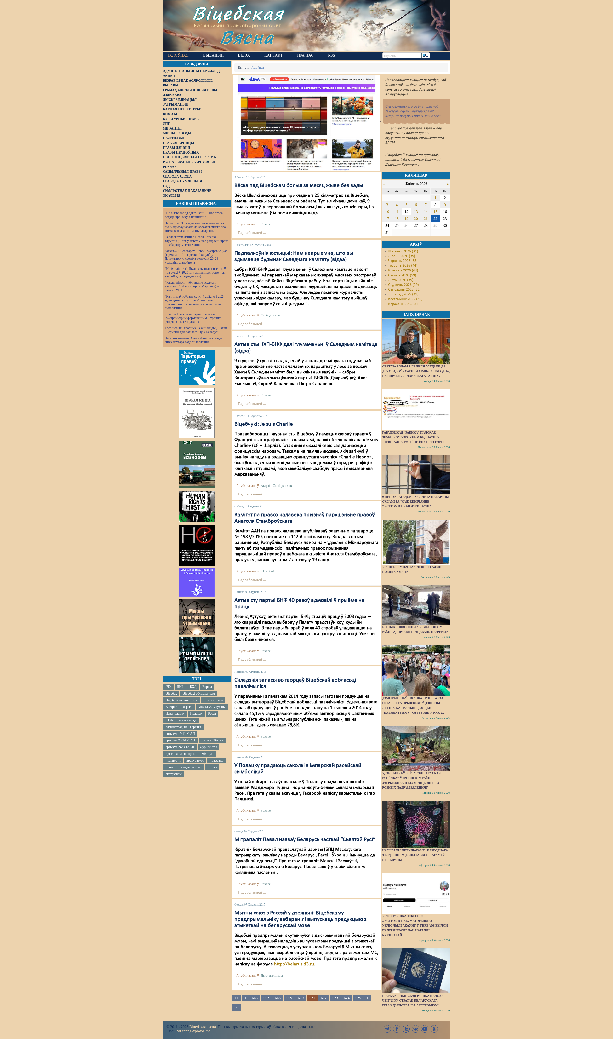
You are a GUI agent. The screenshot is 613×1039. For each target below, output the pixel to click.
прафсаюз (217, 760)
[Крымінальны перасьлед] (197, 655)
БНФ (180, 687)
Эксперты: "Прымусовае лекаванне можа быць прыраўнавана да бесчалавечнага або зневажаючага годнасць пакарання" (195, 227)
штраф (212, 767)
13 (416, 212)
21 (426, 219)
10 (387, 212)
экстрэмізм (174, 774)
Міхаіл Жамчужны (211, 707)
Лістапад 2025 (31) (403, 294)
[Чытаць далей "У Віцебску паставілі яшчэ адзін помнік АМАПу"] (416, 542)
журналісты (208, 747)
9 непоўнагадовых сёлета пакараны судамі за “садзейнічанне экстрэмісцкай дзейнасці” (415, 501)
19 (406, 219)
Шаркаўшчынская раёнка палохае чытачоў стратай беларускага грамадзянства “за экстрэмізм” (414, 1000)
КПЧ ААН (268, 571)
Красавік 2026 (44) (403, 270)
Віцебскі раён (213, 700)
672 (324, 998)
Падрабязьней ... (252, 233)
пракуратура (195, 760)
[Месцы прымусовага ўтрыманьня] (197, 617)
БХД (193, 687)
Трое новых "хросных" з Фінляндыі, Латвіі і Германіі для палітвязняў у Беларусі (196, 330)
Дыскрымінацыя (272, 975)
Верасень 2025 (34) (404, 304)
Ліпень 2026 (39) (401, 256)
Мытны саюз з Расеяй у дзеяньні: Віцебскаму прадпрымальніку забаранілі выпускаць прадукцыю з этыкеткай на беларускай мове (300, 919)
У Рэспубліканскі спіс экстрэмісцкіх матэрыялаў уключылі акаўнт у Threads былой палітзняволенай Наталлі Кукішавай (415, 925)
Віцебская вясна (202, 1027)
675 (358, 998)
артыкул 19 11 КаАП (180, 733)
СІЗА (169, 720)
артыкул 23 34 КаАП (180, 740)
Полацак (196, 713)
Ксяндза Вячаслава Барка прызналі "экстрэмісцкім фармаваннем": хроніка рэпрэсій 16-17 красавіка (193, 318)
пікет (169, 767)
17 (387, 219)
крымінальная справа (181, 754)
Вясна (246, 37)
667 (266, 998)
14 (426, 212)
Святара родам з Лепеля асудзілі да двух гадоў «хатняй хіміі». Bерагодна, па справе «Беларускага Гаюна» (416, 371)
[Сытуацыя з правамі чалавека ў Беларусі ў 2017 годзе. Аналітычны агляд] (197, 582)
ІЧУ (168, 687)
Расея (212, 713)
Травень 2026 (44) (402, 266)
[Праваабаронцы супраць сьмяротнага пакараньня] (197, 545)
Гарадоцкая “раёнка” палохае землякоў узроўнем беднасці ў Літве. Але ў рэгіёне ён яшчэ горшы (415, 437)
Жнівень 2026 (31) (403, 251)
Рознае (266, 224)
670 (301, 998)
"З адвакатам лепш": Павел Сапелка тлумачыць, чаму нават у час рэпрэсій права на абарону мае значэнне (196, 241)
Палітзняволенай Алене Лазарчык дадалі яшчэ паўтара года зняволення (194, 340)
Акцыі (265, 486)
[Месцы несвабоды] (197, 464)
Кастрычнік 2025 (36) (405, 299)
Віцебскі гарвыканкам (182, 700)
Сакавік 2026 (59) (402, 275)
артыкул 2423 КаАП (180, 747)
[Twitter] (406, 1029)
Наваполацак (175, 713)
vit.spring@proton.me (193, 1031)
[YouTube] (425, 1029)
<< (236, 998)
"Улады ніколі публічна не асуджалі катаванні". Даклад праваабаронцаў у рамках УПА (192, 286)
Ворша (207, 687)
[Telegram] (387, 1029)
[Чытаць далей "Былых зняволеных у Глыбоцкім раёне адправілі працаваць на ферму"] (416, 605)
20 (416, 219)
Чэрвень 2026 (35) (403, 261)
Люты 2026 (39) (400, 280)
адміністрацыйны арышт (183, 727)
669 (289, 998)
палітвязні (173, 760)
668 (278, 998)
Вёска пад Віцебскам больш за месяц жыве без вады (298, 186)
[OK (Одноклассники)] (434, 1029)
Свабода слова (271, 315)
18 (397, 219)
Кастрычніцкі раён (179, 707)
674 (347, 998)
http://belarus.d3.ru (294, 964)
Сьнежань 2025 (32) (404, 290)
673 (335, 998)
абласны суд (187, 720)
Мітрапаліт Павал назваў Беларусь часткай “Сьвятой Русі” (304, 840)
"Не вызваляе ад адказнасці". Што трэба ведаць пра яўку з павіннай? (194, 215)
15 (435, 212)
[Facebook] (397, 1029)
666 (255, 998)
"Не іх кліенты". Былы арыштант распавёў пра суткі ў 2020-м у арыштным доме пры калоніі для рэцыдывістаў (195, 272)
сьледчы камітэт (190, 767)
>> (236, 1008)
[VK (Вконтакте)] (415, 1029)
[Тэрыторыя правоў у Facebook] (197, 367)
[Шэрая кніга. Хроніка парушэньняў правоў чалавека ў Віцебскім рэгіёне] (197, 413)
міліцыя (207, 754)
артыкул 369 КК (212, 740)
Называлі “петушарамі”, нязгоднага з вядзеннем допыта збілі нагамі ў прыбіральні (415, 855)
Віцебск (171, 693)
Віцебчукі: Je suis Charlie (263, 424)
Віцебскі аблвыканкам (199, 693)
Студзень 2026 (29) (403, 285)
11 (397, 212)
